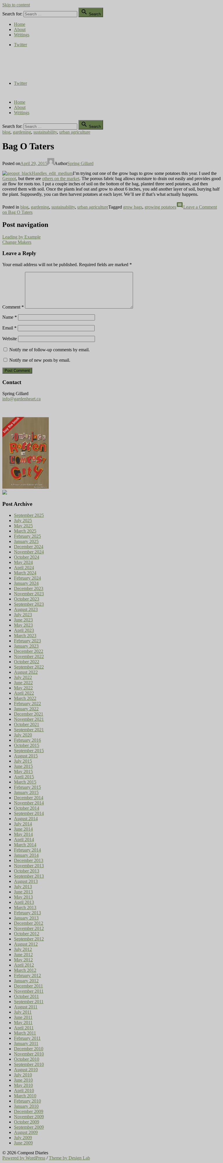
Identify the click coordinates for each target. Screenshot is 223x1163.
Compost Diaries (17, 63)
